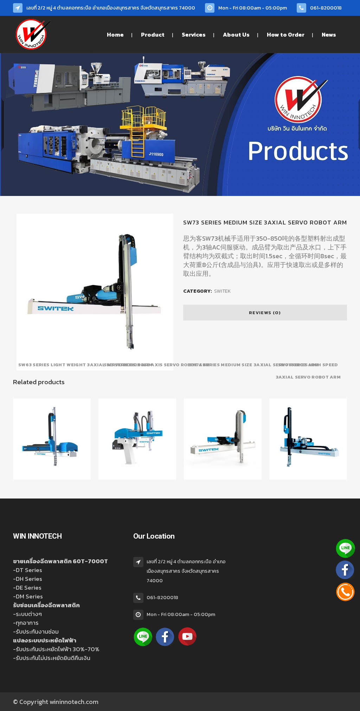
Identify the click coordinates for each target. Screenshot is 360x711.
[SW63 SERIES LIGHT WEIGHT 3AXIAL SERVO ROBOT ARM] (52, 478)
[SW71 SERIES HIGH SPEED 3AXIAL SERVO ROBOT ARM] (308, 478)
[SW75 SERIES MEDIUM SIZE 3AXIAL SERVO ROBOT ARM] (223, 478)
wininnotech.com (74, 701)
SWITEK (222, 291)
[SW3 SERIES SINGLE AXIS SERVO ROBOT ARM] (137, 478)
